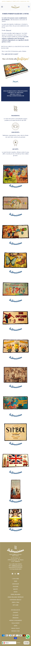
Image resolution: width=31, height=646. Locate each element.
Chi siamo (15, 615)
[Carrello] (29, 6)
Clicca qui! (8, 30)
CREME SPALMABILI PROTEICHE (15, 597)
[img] (12, 573)
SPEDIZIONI (15, 618)
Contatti (15, 612)
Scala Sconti (15, 623)
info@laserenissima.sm (17, 566)
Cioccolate (15, 584)
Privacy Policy (15, 628)
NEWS (15, 626)
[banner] (15, 6)
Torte (15, 581)
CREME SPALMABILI (15, 594)
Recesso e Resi (15, 631)
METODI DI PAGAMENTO (15, 620)
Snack (15, 592)
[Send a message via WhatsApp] (28, 636)
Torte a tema (15, 602)
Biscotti (15, 589)
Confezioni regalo (15, 600)
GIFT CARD (15, 605)
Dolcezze (15, 586)
